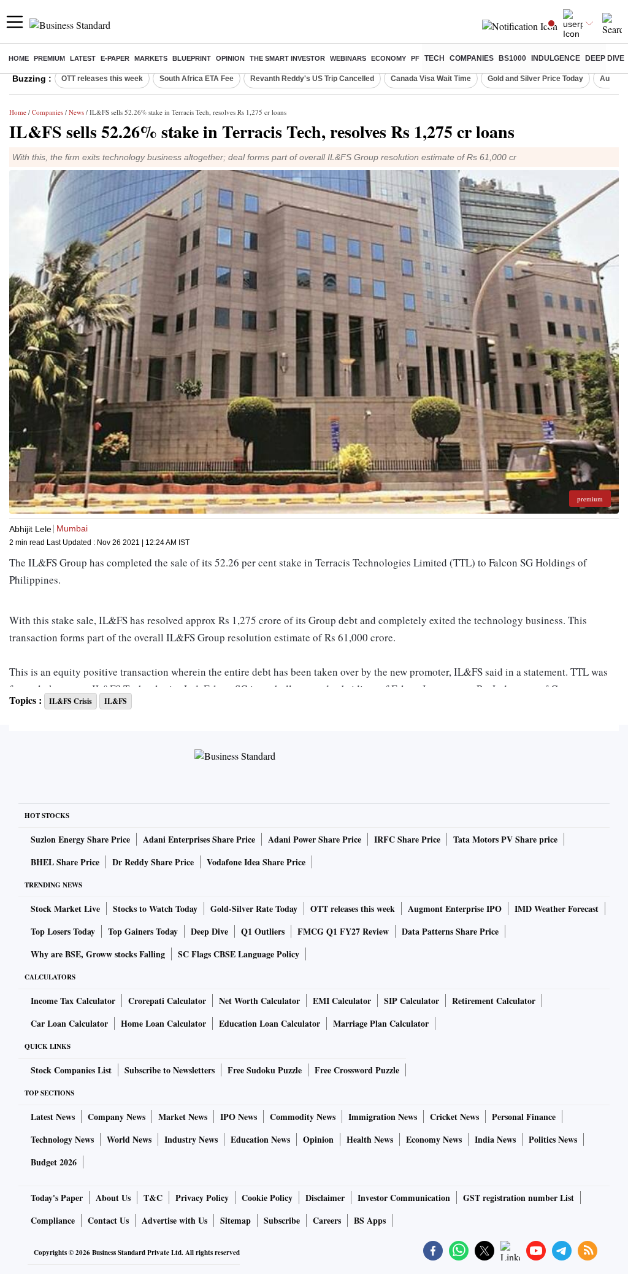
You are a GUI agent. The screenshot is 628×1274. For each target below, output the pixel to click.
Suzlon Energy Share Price (80, 839)
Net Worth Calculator (259, 1000)
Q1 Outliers (263, 931)
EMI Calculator (342, 1000)
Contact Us (108, 1220)
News (76, 112)
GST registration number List (518, 1197)
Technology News (62, 1139)
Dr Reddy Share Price (153, 861)
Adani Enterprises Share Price (199, 839)
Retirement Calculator (493, 1000)
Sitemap (235, 1220)
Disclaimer (325, 1197)
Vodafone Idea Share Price (256, 861)
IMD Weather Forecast (557, 908)
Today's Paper (57, 1197)
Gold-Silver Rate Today (253, 908)
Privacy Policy (202, 1197)
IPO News (238, 1116)
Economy (388, 58)
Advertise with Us (174, 1220)
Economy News (434, 1139)
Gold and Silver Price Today (535, 78)
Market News (182, 1116)
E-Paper (115, 58)
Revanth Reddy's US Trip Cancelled (312, 78)
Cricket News (454, 1116)
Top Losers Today (63, 931)
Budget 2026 (54, 1162)
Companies (472, 58)
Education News (260, 1139)
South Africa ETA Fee (196, 78)
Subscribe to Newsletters (169, 1070)
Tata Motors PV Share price (505, 839)
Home (19, 58)
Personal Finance (524, 1116)
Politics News (553, 1139)
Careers (327, 1220)
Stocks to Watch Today (155, 908)
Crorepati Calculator (167, 1000)
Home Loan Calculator (163, 1023)
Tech (434, 58)
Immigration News (382, 1116)
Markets (150, 58)
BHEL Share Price (65, 861)
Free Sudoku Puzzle (265, 1070)
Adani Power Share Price (314, 839)
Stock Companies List (71, 1070)
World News (129, 1139)
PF (415, 58)
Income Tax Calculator (73, 1000)
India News (495, 1139)
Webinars (348, 58)
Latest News (53, 1116)
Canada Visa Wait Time (431, 78)
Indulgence (555, 58)
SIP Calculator (411, 1000)
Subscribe (282, 1220)
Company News (116, 1116)
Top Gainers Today (143, 931)
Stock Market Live (65, 908)
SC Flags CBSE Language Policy (238, 954)
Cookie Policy (267, 1197)
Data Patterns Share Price (450, 931)
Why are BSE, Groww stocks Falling (98, 954)
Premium (49, 58)
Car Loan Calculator (69, 1023)
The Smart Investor (287, 58)
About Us (113, 1197)
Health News (370, 1139)
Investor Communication (404, 1197)
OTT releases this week (102, 78)
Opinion (230, 58)
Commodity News (302, 1116)
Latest (83, 58)
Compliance (53, 1220)
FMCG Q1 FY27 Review (343, 931)
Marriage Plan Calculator (381, 1023)
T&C (153, 1197)
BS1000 (512, 58)
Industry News (191, 1139)
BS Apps (370, 1220)
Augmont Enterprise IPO (455, 908)
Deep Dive (604, 58)
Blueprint (191, 58)
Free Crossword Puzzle (357, 1070)
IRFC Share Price (407, 839)
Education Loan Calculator (269, 1023)
